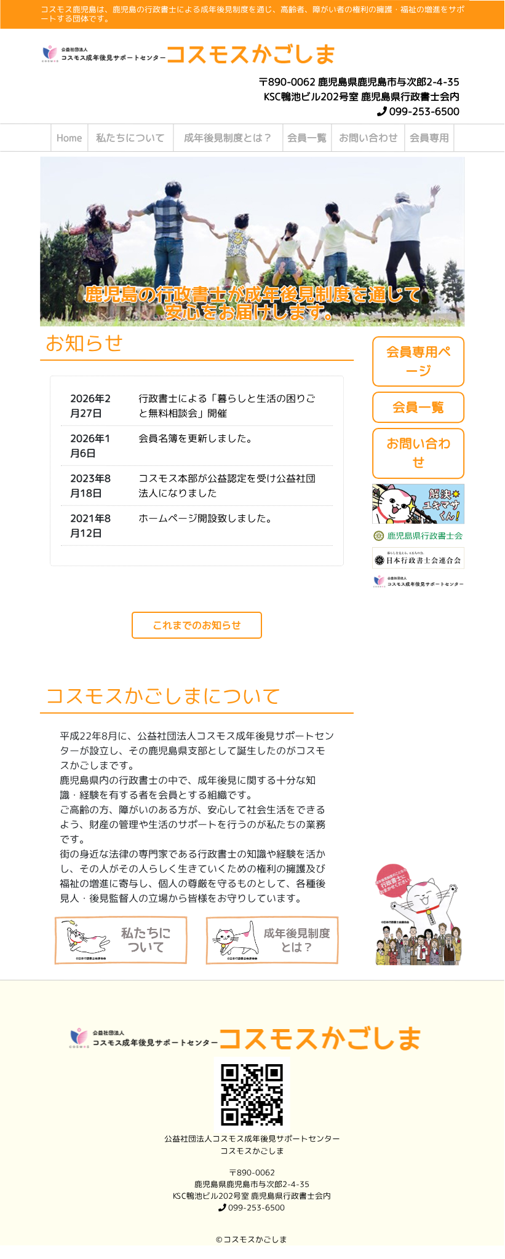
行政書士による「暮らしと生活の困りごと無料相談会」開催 (227, 406)
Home (69, 137)
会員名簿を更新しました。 (197, 438)
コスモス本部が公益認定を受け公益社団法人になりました (227, 486)
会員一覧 (307, 137)
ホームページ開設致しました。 (207, 518)
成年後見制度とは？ (228, 137)
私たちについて (130, 137)
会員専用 (429, 137)
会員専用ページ (418, 361)
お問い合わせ (368, 137)
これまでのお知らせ (197, 625)
